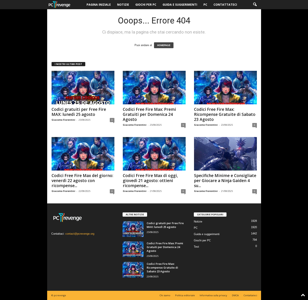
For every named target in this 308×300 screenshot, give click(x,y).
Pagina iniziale (99, 4)
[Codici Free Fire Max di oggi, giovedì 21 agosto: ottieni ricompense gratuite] (154, 154)
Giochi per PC (145, 4)
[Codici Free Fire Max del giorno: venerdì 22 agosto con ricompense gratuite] (83, 154)
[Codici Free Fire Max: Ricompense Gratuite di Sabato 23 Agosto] (225, 87)
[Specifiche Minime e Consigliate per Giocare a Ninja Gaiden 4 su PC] (225, 154)
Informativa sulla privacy (213, 295)
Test (196, 246)
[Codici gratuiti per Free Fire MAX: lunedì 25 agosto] (83, 87)
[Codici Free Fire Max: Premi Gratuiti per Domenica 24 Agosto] (154, 87)
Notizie (123, 4)
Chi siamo (164, 295)
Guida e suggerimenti (180, 4)
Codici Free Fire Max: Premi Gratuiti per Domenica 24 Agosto (149, 114)
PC (205, 4)
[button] (254, 4)
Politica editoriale (185, 295)
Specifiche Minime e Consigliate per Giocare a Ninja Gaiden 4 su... (225, 180)
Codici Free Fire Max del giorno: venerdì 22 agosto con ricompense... (82, 180)
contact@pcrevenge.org (79, 233)
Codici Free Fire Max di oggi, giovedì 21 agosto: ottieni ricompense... (150, 180)
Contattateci (225, 4)
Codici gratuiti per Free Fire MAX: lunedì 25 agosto (79, 112)
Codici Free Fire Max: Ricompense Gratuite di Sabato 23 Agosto (224, 114)
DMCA (235, 295)
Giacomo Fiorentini (63, 119)
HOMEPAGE (163, 45)
